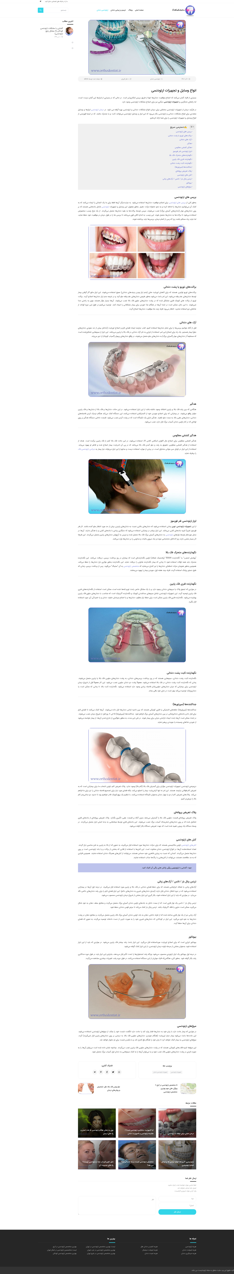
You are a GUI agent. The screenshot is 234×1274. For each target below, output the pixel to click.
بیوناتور (189, 182)
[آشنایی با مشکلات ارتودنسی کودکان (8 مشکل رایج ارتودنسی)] (69, 31)
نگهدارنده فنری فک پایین (182, 159)
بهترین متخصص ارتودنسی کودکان (65, 1253)
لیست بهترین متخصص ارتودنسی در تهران (100, 1246)
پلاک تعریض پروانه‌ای (184, 171)
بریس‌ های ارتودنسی (177, 202)
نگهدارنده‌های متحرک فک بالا (180, 155)
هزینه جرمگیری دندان (188, 1253)
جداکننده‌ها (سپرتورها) (183, 167)
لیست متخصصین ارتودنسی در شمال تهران (62, 1250)
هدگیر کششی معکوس (183, 147)
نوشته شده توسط (92, 79)
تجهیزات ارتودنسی (176, 1072)
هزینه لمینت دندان (151, 1253)
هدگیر (189, 143)
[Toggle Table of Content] (191, 127)
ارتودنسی (105, 206)
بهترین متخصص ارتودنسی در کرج (64, 1246)
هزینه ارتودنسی (190, 1246)
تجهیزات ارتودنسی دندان (160, 1072)
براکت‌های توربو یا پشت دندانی (180, 135)
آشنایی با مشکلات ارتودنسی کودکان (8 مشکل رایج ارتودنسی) (51, 31)
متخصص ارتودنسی (131, 566)
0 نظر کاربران (125, 79)
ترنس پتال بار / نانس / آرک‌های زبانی (177, 178)
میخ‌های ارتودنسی (185, 186)
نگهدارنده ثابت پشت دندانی (181, 163)
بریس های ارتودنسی (184, 131)
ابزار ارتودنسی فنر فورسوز (182, 151)
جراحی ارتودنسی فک (86, 449)
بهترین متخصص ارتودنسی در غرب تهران (101, 1250)
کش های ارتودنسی (184, 175)
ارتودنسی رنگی (173, 867)
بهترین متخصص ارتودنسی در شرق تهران (101, 1253)
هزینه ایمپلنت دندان (189, 1250)
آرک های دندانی (185, 139)
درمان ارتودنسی (97, 109)
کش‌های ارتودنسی (188, 845)
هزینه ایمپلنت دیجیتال (150, 1250)
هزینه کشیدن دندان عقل (149, 1246)
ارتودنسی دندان (155, 79)
